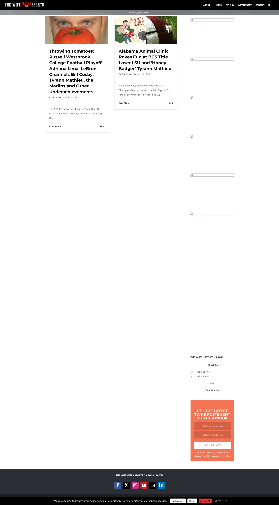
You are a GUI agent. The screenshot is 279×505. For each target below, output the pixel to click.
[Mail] (152, 485)
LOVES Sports (202, 376)
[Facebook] (117, 485)
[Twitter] (126, 485)
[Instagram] (135, 485)
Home (131, 12)
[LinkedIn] (161, 485)
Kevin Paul (57, 97)
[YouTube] (143, 485)
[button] (269, 5)
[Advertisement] (212, 299)
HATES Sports (202, 371)
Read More (54, 126)
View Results (212, 390)
